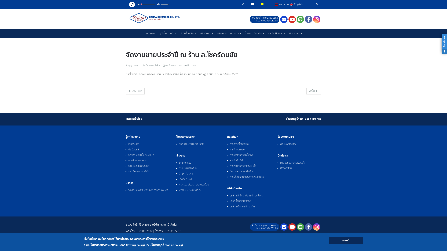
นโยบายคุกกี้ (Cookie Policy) (166, 245)
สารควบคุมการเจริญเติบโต (243, 166)
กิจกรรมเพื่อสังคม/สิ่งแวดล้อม (194, 185)
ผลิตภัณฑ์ (205, 33)
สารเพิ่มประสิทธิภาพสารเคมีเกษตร (247, 177)
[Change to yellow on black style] (262, 4)
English (298, 4)
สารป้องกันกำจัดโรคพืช (241, 155)
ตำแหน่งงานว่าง (288, 144)
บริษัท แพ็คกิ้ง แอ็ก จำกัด (242, 206)
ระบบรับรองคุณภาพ (138, 166)
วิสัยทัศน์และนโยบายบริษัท (141, 155)
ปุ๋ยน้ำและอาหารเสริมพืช (241, 171)
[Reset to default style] (257, 4)
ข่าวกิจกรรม (185, 163)
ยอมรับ (346, 240)
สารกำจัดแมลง (237, 149)
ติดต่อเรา (294, 33)
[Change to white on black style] (253, 4)
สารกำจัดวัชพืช (237, 160)
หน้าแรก (150, 33)
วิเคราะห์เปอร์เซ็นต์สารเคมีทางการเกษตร (148, 190)
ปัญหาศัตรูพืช (186, 174)
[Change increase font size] (239, 4)
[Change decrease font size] (247, 4)
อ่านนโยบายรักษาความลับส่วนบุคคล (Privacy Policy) (114, 245)
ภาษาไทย (284, 4)
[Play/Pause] (138, 4)
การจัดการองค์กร (137, 160)
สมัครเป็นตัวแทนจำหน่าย (191, 144)
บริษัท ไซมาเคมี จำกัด (240, 201)
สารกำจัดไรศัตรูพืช (239, 144)
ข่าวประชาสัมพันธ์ (188, 168)
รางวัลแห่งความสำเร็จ (139, 171)
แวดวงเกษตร (185, 179)
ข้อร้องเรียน (286, 168)
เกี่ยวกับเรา (133, 144)
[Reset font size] (243, 4)
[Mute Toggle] (158, 4)
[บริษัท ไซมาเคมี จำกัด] (155, 18)
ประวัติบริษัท (134, 149)
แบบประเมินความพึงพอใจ (293, 163)
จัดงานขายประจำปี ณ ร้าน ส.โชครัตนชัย (182, 55)
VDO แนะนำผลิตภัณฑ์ (190, 190)
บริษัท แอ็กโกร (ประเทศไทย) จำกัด (246, 195)
